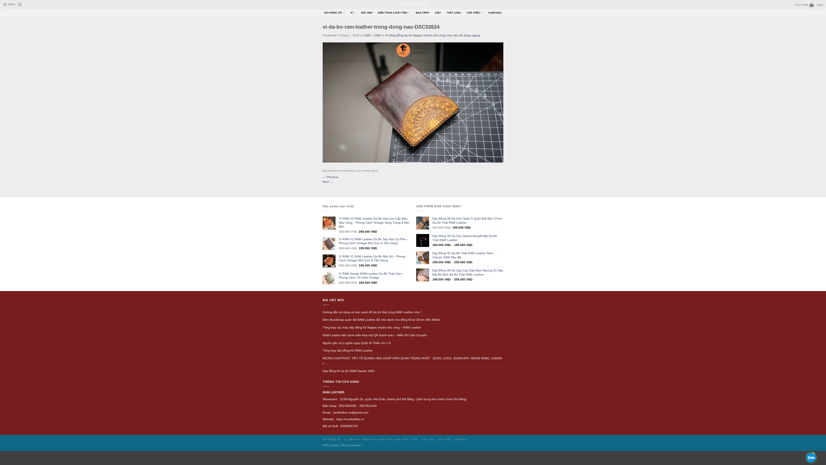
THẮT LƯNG (454, 12)
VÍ (351, 12)
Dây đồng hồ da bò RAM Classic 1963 (348, 371)
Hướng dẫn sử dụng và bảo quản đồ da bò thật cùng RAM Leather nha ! (372, 312)
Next (328, 181)
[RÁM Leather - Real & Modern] (413, 4)
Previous (330, 177)
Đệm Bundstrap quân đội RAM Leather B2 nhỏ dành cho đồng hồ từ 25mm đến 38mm (381, 319)
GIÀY (438, 12)
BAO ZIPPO (422, 12)
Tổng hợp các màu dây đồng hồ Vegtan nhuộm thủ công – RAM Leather (372, 327)
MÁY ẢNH (367, 12)
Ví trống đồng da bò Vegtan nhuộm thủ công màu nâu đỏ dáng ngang (432, 35)
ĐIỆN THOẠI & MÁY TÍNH (392, 12)
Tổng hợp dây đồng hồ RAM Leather (348, 350)
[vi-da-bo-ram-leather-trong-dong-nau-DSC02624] (413, 102)
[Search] (20, 4)
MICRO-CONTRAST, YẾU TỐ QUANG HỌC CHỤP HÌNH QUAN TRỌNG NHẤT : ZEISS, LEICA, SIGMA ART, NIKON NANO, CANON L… (412, 360)
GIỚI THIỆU (473, 12)
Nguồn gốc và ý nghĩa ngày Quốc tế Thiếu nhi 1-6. (357, 343)
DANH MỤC (495, 12)
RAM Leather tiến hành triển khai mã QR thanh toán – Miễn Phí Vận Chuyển (375, 335)
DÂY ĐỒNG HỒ (333, 12)
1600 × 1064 (372, 35)
